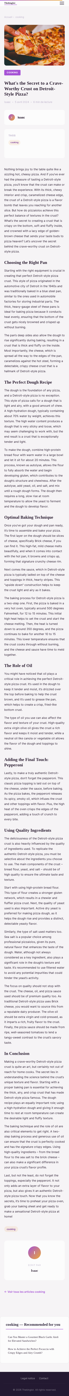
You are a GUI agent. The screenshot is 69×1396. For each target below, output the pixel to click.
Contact (43, 1378)
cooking (19, 17)
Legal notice (28, 1378)
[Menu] (61, 3)
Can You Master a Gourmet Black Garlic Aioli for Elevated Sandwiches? (33, 1338)
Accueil (8, 17)
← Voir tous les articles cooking (24, 1291)
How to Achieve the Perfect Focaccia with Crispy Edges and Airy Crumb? (31, 1350)
